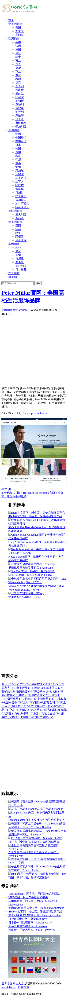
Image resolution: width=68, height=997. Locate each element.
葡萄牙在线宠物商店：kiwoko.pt (27, 926)
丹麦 (18, 64)
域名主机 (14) (52, 713)
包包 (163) (58, 691)
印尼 (18, 159)
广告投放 (23, 987)
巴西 (18, 225)
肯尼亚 (19, 258)
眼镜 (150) (25, 695)
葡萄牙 (19, 100)
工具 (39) (50, 706)
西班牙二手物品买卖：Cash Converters (31, 929)
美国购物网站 (9, 309)
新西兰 (19, 218)
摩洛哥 (19, 262)
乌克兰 (19, 119)
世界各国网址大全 (12, 983)
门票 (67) (38, 702)
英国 (18, 42)
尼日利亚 (21, 265)
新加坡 (19, 170)
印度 (18, 155)
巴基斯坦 (21, 196)
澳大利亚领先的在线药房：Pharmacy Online (34, 915)
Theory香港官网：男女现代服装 (27, 918)
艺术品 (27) (38, 709)
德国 (18, 49)
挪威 (18, 67)
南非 (18, 247)
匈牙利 (19, 111)
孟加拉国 (21, 199)
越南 (18, 163)
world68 (23, 309)
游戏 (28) (25, 709)
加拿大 (19, 31)
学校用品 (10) (31, 717)
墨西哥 (19, 34)
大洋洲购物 (15, 210)
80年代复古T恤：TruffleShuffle (19, 492)
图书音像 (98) (14, 702)
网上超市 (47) (20, 706)
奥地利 (19, 104)
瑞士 (18, 56)
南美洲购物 (15, 221)
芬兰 (18, 71)
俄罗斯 (19, 108)
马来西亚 (21, 177)
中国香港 (21, 137)
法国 (18, 45)
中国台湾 (21, 141)
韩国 (18, 148)
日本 (18, 144)
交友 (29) (14, 709)
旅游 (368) (40, 687)
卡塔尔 (19, 188)
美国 (18, 27)
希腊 (18, 78)
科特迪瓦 (21, 269)
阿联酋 (19, 185)
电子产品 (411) (25, 687)
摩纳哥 (19, 115)
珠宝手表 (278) (55, 687)
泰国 (18, 152)
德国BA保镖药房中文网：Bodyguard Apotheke (36, 907)
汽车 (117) (31, 698)
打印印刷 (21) (53, 709)
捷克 (18, 82)
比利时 (19, 97)
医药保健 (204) (25, 691)
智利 (18, 229)
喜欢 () (6, 489)
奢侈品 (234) (8, 691)
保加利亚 (21, 126)
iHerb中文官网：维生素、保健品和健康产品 (35, 911)
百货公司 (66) (52, 702)
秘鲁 (18, 232)
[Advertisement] (34, 350)
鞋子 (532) (55, 684)
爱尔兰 (19, 93)
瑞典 (18, 53)
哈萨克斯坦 (22, 207)
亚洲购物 (14, 130)
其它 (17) (11, 713)
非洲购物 (14, 243)
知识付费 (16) (25, 713)
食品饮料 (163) (10, 695)
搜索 (38, 283)
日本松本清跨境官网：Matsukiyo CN (30, 922)
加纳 (18, 254)
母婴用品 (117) (16, 698)
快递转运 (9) (46, 717)
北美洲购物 (15, 23)
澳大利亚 (21, 214)
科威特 (19, 192)
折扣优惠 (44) (37, 706)
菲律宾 (19, 174)
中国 (18, 133)
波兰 (18, 75)
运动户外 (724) (22, 684)
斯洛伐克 (21, 122)
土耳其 (19, 181)
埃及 (18, 251)
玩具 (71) (27, 702)
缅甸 (18, 166)
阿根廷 (19, 236)
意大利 (19, 86)
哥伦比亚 (21, 240)
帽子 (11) (17, 717)
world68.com (8, 987)
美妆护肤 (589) (40, 684)
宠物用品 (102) (46, 698)
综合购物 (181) (43, 691)
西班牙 (19, 89)
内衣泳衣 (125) (40, 695)
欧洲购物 (14, 38)
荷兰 (18, 60)
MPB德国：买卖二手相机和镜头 (28, 897)
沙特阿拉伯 (22, 203)
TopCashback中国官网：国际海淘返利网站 (34, 893)
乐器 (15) (38, 713)
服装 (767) (7, 684)
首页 (11, 20)
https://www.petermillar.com (32, 413)
